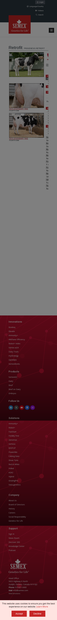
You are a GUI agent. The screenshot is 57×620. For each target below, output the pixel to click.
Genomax (13, 440)
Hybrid (11, 476)
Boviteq (12, 327)
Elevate (12, 331)
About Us (13, 500)
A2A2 (11, 472)
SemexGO (13, 377)
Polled (11, 468)
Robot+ (12, 427)
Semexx (12, 444)
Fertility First (14, 436)
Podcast (12, 550)
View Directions (14, 593)
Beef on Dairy (15, 389)
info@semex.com (20, 590)
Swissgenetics (15, 484)
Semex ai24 (14, 347)
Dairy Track (13, 351)
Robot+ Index (14, 343)
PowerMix (13, 452)
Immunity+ (13, 335)
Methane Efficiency (17, 339)
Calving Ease (14, 456)
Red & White (14, 464)
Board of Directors (17, 504)
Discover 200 (14, 542)
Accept (19, 613)
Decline (37, 613)
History (12, 508)
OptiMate (13, 360)
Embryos (12, 393)
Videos (40, 11)
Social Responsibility (17, 517)
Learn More (42, 606)
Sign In (11, 534)
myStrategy (13, 355)
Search (40, 15)
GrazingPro (13, 480)
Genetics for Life (16, 521)
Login (40, 2)
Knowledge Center (16, 546)
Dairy (11, 381)
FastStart (12, 431)
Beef (11, 385)
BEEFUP (12, 448)
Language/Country (35, 6)
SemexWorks (14, 364)
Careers (12, 512)
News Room (14, 538)
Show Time (13, 460)
